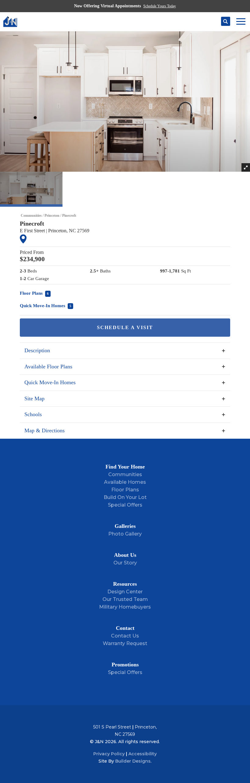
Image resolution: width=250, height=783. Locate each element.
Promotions (125, 665)
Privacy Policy (109, 754)
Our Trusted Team (125, 599)
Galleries (125, 526)
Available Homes (125, 482)
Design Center (125, 592)
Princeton (52, 215)
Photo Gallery (125, 534)
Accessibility (142, 754)
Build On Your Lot (125, 497)
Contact (125, 628)
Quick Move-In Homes (45, 305)
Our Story (125, 563)
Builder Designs (133, 761)
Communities (31, 215)
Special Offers (125, 505)
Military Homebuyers (125, 607)
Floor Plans (34, 293)
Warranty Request (125, 643)
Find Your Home (125, 467)
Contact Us (125, 636)
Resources (125, 584)
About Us (125, 555)
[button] (225, 21)
